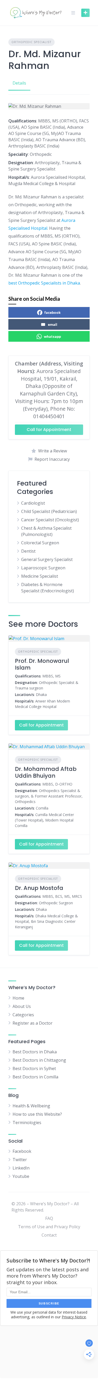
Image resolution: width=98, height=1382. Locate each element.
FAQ (49, 1218)
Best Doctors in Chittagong (39, 1060)
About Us (22, 1006)
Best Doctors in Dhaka (35, 1052)
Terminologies (27, 1122)
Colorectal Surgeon (40, 543)
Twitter (20, 1159)
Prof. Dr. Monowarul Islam (42, 664)
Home (18, 998)
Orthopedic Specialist (31, 42)
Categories (23, 1015)
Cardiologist (33, 503)
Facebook (22, 1151)
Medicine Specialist (39, 576)
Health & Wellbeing (31, 1106)
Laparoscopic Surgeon (43, 568)
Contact (49, 1235)
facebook (52, 312)
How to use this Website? (37, 1114)
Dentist (28, 551)
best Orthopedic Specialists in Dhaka (44, 283)
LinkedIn (21, 1168)
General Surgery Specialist (47, 559)
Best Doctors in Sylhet (34, 1068)
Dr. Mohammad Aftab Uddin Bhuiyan (46, 772)
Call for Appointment (49, 430)
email (52, 324)
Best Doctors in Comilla (35, 1077)
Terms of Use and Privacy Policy (49, 1227)
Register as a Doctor (33, 1023)
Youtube (21, 1176)
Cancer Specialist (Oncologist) (50, 520)
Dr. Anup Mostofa (39, 888)
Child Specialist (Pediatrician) (49, 511)
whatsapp (52, 336)
